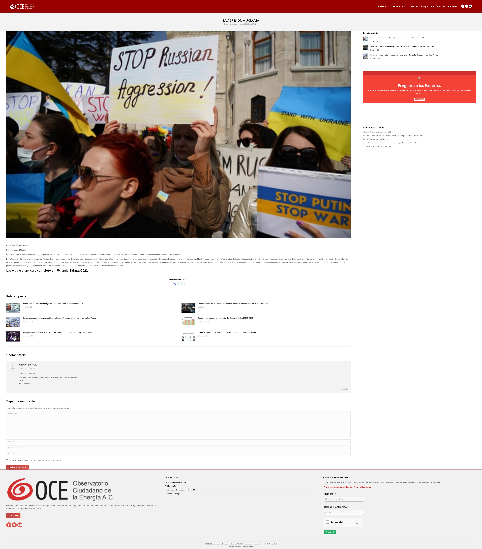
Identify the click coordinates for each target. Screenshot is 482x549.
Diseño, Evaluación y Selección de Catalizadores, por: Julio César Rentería (227, 332)
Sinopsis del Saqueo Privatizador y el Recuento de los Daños (401, 136)
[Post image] (13, 308)
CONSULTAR (419, 99)
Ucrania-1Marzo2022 (72, 270)
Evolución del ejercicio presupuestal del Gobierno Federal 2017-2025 (225, 318)
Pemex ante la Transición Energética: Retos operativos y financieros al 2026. (53, 304)
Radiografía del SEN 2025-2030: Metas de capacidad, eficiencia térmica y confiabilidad (57, 332)
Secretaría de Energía (172, 494)
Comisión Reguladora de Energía (176, 482)
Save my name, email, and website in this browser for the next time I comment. (35, 460)
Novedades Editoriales (381, 139)
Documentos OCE (384, 132)
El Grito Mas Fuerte (172, 486)
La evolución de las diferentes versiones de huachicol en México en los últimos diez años (233, 304)
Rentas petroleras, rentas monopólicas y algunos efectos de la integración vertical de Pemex (59, 318)
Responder (344, 389)
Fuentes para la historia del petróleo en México (182, 490)
